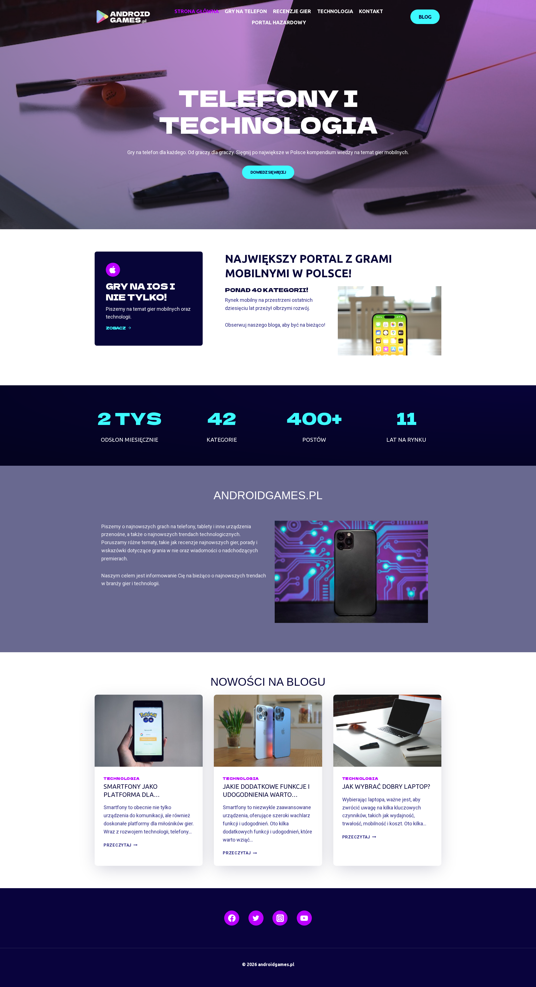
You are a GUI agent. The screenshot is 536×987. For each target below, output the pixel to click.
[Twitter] (256, 918)
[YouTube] (304, 918)
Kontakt (371, 11)
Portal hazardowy (279, 22)
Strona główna (196, 11)
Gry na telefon (246, 11)
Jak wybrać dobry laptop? (386, 786)
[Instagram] (280, 918)
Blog (425, 17)
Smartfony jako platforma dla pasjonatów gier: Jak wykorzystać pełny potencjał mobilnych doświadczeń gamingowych (149, 791)
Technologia (335, 11)
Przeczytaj (119, 845)
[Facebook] (231, 918)
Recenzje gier (292, 11)
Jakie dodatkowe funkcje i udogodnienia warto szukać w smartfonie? (266, 791)
